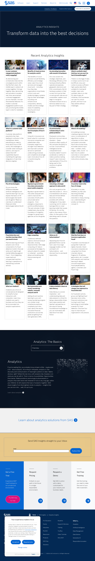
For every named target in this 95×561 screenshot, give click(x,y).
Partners (44, 3)
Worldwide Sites (75, 3)
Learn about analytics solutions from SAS (45, 420)
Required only (28, 542)
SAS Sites (84, 3)
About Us (53, 3)
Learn (28, 3)
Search (71, 3)
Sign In (88, 3)
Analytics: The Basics (51, 9)
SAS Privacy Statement (31, 529)
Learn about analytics (15, 392)
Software (20, 3)
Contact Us (79, 3)
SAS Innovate (63, 3)
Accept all (15, 542)
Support (35, 3)
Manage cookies (22, 547)
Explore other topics (65, 9)
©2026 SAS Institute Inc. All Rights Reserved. (57, 553)
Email (15, 448)
